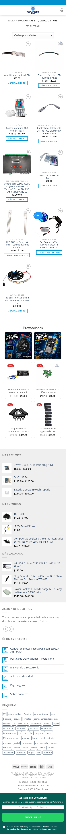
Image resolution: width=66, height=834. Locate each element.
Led (25, 733)
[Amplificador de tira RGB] (16, 55)
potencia (7, 743)
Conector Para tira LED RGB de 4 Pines (49, 76)
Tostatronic (8, 752)
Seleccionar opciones (17, 255)
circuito (17, 718)
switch (43, 747)
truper (31, 752)
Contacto (49, 773)
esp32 (56, 723)
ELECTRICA (23, 723)
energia (47, 723)
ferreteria (20, 728)
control (6, 723)
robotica (7, 747)
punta (53, 743)
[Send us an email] (11, 629)
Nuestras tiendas (32, 773)
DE (14, 723)
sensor (17, 747)
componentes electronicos (46, 718)
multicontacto (47, 738)
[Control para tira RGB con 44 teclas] (16, 108)
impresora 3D (9, 733)
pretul (17, 743)
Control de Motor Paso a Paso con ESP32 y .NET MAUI (34, 650)
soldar (34, 747)
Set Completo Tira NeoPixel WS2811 (49, 243)
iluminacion (46, 728)
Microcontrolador (11, 738)
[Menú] (4, 10)
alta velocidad (14, 714)
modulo (25, 738)
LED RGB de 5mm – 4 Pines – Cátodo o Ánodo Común (17, 245)
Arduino (27, 714)
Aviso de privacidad (21, 676)
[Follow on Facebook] (5, 629)
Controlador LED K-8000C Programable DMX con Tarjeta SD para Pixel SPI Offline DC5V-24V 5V (17, 187)
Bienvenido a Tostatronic (24, 667)
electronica (36, 723)
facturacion (8, 728)
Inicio (11, 20)
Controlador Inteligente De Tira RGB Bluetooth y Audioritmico (49, 131)
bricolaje (7, 718)
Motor (35, 738)
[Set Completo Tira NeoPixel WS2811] (49, 222)
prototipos (27, 743)
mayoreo (40, 733)
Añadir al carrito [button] (16, 83)
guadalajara (33, 728)
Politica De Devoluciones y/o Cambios (33, 775)
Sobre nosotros (19, 694)
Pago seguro (17, 685)
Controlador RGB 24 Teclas (49, 176)
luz (31, 733)
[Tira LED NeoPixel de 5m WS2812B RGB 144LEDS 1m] (16, 277)
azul (53, 714)
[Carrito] (62, 10)
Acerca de (16, 773)
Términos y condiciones (33, 777)
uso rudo (47, 752)
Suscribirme (33, 817)
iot (19, 733)
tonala (51, 747)
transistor (21, 752)
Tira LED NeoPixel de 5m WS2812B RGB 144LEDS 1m (16, 300)
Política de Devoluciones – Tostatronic (32, 658)
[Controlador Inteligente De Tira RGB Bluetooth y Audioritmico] (49, 108)
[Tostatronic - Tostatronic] (33, 10)
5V (4, 714)
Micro (49, 733)
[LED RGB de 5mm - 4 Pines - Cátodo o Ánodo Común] (16, 222)
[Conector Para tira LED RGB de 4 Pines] (49, 55)
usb (39, 752)
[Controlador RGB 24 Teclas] (49, 159)
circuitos (27, 718)
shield (25, 747)
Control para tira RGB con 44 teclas (17, 129)
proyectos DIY (41, 743)
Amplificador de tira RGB (17, 75)
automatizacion (41, 714)
